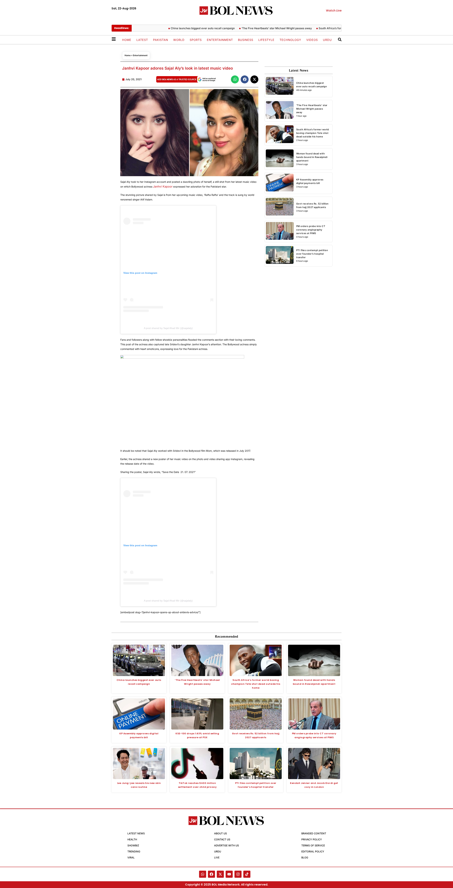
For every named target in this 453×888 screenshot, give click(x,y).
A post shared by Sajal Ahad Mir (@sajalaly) (168, 328)
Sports (196, 40)
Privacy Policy (311, 839)
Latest (142, 40)
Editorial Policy (312, 851)
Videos (312, 40)
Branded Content (313, 833)
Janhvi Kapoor (163, 186)
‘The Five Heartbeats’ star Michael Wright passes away (260, 28)
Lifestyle (266, 40)
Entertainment (220, 40)
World (179, 40)
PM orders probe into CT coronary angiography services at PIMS (310, 230)
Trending (133, 851)
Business (245, 40)
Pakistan (160, 40)
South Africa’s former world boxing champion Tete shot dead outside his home (312, 133)
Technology (290, 40)
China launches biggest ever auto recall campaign (187, 28)
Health (132, 839)
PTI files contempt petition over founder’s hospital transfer (312, 254)
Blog (304, 857)
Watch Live (334, 10)
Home (126, 40)
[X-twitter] (220, 874)
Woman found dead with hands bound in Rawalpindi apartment (312, 157)
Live (216, 857)
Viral (131, 857)
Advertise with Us (226, 845)
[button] (235, 79)
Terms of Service (313, 845)
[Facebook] (211, 874)
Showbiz (133, 845)
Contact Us (222, 839)
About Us (220, 833)
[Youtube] (229, 874)
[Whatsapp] (202, 874)
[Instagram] (238, 874)
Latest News (136, 833)
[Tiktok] (246, 874)
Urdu (327, 40)
